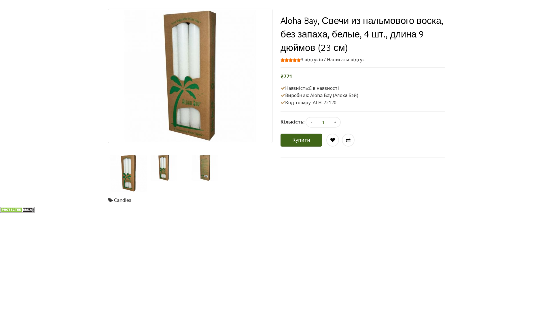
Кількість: (292, 122)
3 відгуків (312, 59)
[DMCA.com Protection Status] (17, 209)
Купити (301, 140)
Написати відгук (346, 59)
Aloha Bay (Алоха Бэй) (334, 95)
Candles (122, 200)
